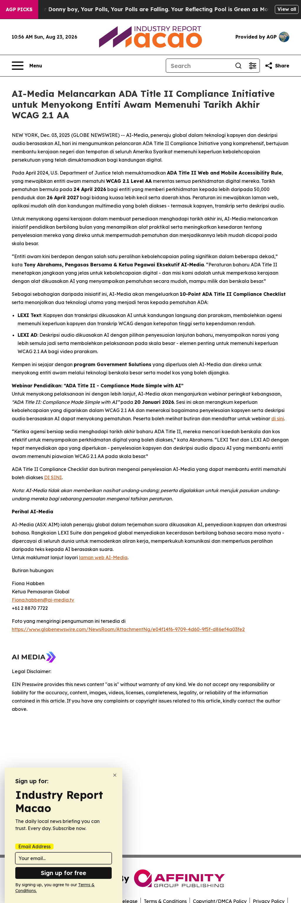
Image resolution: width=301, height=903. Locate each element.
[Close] (115, 775)
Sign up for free (63, 873)
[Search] (238, 65)
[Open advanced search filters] (252, 65)
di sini (277, 418)
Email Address (34, 846)
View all (286, 9)
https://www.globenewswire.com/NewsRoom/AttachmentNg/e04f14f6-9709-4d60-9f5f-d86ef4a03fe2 (128, 629)
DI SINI (53, 477)
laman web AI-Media (103, 557)
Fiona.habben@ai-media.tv (43, 600)
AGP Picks (19, 9)
